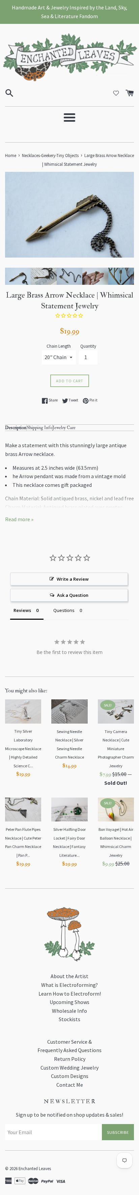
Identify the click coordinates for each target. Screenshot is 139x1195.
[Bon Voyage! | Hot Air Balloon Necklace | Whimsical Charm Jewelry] (116, 810)
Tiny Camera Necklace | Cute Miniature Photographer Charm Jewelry (116, 748)
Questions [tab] (64, 610)
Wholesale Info (69, 1010)
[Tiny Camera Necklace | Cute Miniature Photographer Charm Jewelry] (116, 711)
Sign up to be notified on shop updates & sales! (69, 1114)
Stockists (69, 1019)
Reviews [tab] (22, 610)
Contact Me (69, 1084)
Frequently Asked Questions (69, 1050)
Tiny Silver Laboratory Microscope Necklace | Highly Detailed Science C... (23, 748)
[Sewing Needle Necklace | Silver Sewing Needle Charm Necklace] (69, 711)
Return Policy (69, 1058)
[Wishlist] (116, 93)
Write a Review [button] (73, 579)
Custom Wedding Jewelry (69, 1067)
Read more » (19, 519)
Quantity (88, 346)
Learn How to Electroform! (69, 993)
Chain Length (59, 346)
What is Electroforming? (69, 984)
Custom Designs (69, 1076)
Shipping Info (39, 427)
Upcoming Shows (69, 1002)
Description (15, 427)
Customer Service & (69, 1041)
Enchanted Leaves (35, 1168)
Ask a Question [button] (72, 595)
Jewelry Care (64, 427)
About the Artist (69, 976)
